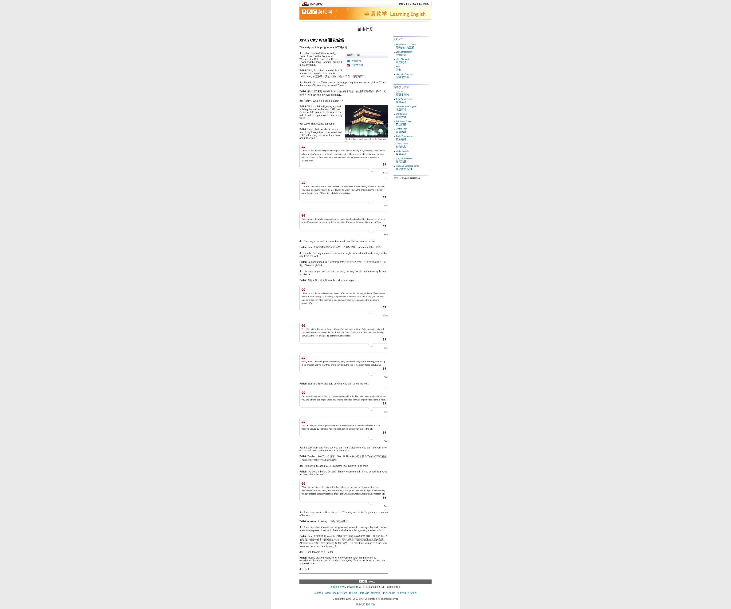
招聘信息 (364, 593)
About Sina (331, 593)
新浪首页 (414, 4)
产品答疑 (412, 593)
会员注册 (401, 593)
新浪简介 (318, 593)
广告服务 (342, 593)
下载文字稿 (357, 65)
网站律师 (375, 593)
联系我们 (353, 593)
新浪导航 (424, 4)
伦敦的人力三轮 (406, 46)
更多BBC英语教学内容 (406, 178)
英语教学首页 (401, 87)
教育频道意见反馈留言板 (343, 587)
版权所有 (370, 604)
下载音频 (356, 60)
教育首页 (403, 4)
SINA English (388, 593)
